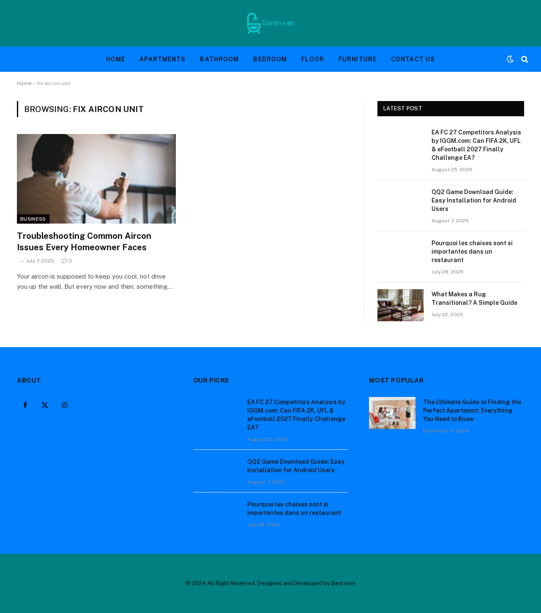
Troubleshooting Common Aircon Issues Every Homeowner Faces (84, 241)
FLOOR (312, 59)
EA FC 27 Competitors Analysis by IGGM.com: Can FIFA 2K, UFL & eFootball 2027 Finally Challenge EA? (476, 145)
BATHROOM (219, 59)
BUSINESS (33, 219)
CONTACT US (413, 59)
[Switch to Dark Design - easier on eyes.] (510, 59)
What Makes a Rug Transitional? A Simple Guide (474, 298)
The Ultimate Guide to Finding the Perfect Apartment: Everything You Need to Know (472, 410)
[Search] (523, 59)
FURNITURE (358, 59)
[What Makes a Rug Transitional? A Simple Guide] (400, 305)
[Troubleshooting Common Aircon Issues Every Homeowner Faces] (96, 179)
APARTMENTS (162, 59)
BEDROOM (270, 59)
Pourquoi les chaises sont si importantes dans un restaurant (472, 251)
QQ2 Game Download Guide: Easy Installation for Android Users (474, 200)
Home (24, 83)
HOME (115, 59)
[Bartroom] (270, 23)
